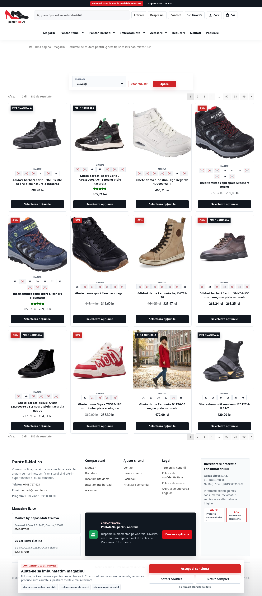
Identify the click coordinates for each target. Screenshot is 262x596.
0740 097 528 (22, 529)
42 (41, 173)
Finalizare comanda (136, 484)
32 (239, 170)
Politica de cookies (173, 483)
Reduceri (178, 33)
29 (30, 281)
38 (158, 397)
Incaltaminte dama (97, 479)
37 (151, 397)
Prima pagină (42, 47)
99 (244, 96)
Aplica (164, 84)
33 (60, 281)
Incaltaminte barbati (98, 484)
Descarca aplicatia (177, 534)
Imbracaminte (130, 33)
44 (56, 173)
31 (232, 170)
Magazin (49, 33)
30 (224, 170)
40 (92, 169)
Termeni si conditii (174, 467)
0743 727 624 (31, 484)
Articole (139, 15)
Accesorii (156, 33)
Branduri (91, 473)
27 (15, 281)
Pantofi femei (69, 33)
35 (224, 176)
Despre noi (157, 15)
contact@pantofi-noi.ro (35, 490)
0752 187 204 (22, 552)
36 (85, 397)
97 (226, 96)
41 (100, 169)
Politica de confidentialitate (195, 587)
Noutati (195, 33)
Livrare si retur (133, 473)
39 (166, 397)
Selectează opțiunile (37, 204)
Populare (212, 33)
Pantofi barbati (99, 33)
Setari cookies (171, 579)
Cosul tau (130, 479)
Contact (176, 15)
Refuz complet (218, 579)
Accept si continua (195, 569)
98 (235, 96)
